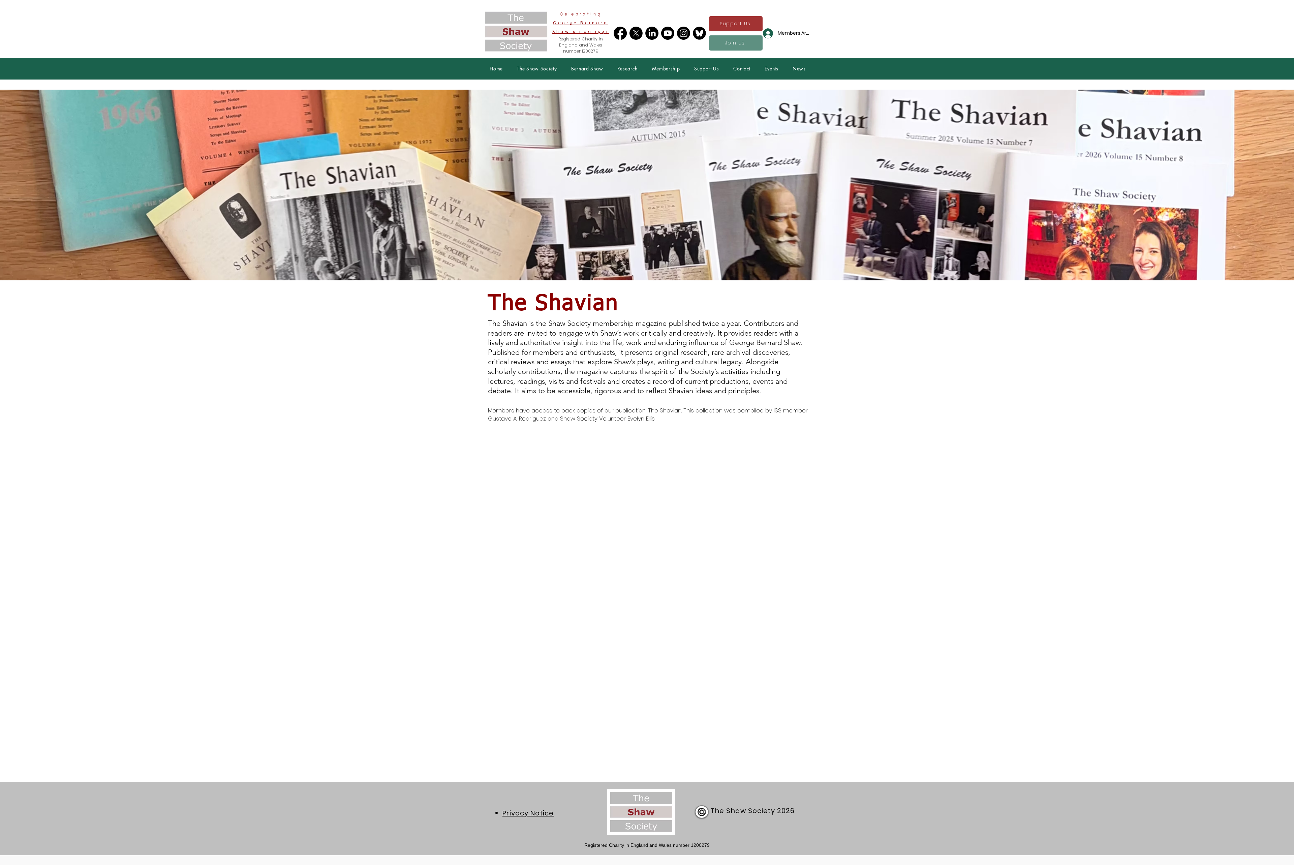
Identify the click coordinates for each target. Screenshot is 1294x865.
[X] (636, 33)
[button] (537, 68)
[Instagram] (683, 33)
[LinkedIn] (651, 33)
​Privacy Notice (528, 813)
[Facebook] (620, 33)
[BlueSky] (699, 33)
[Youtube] (667, 33)
